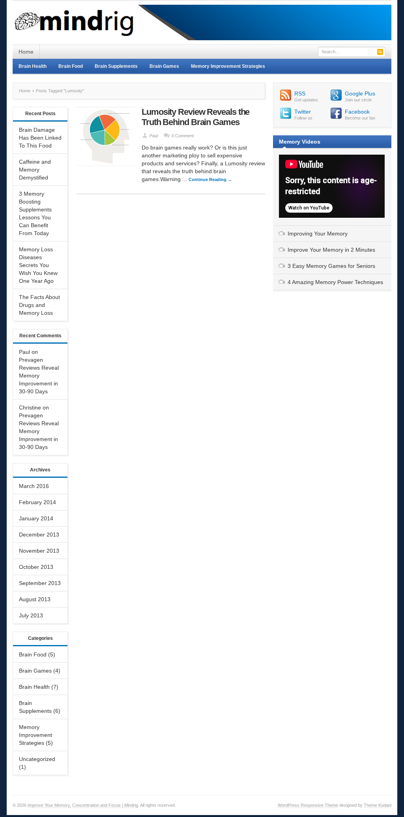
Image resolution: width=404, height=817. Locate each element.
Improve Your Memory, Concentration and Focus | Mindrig (83, 805)
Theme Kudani (377, 805)
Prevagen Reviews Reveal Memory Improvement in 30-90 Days (39, 375)
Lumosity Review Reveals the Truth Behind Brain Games (195, 117)
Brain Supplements (116, 66)
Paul (154, 135)
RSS (299, 93)
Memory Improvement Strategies (228, 66)
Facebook (357, 111)
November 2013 (39, 551)
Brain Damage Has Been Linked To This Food (40, 138)
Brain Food (70, 66)
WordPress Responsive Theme (308, 805)
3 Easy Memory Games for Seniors (331, 266)
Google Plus (360, 93)
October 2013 (36, 567)
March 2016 (34, 486)
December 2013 (39, 534)
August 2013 (34, 599)
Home (26, 52)
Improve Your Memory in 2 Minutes (331, 250)
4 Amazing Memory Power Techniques (335, 282)
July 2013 (31, 615)
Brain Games (164, 66)
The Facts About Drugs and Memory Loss (39, 305)
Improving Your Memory (318, 233)
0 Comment (183, 135)
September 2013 (40, 583)
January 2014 (36, 518)
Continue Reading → (210, 179)
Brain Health (33, 66)
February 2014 (37, 502)
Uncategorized (37, 759)
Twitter (302, 111)
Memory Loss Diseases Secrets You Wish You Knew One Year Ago (38, 265)
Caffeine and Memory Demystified (35, 170)
